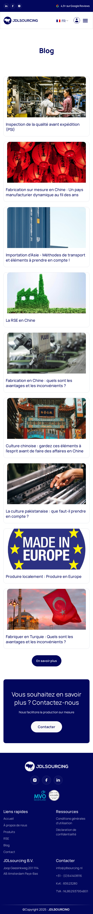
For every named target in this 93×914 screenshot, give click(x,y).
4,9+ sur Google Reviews (75, 6)
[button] (85, 20)
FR (63, 20)
